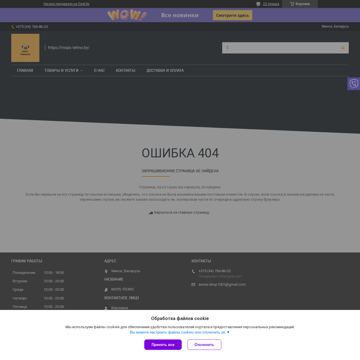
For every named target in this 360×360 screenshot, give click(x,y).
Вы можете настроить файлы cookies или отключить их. (178, 332)
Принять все (163, 345)
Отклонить (204, 345)
